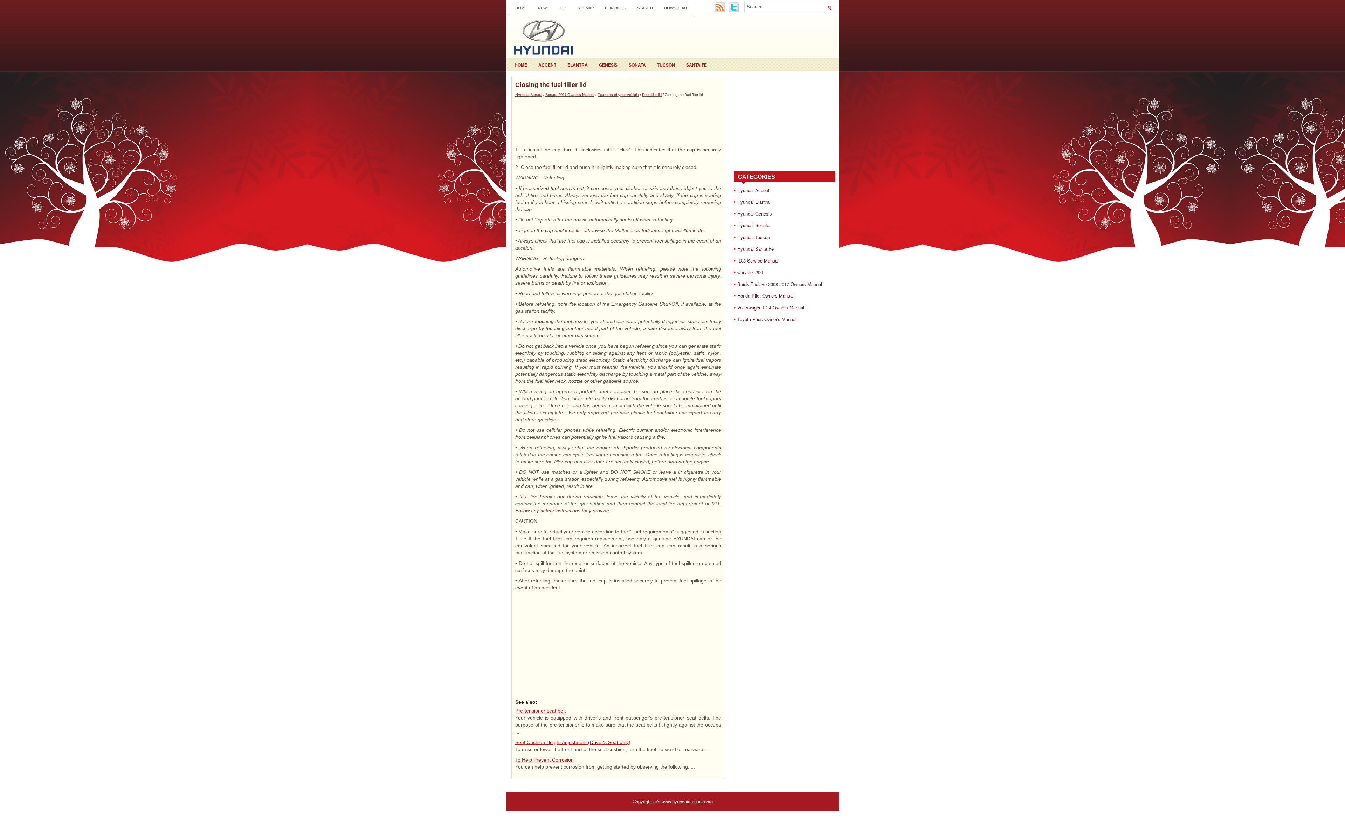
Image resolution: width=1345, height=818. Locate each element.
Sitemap (585, 8)
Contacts (615, 8)
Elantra (577, 65)
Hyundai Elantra (753, 201)
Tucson (666, 65)
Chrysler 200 (750, 272)
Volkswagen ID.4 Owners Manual (770, 307)
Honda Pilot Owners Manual (765, 295)
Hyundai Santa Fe (755, 248)
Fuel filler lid (652, 95)
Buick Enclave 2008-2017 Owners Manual (779, 284)
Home (521, 8)
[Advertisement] (618, 122)
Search (645, 8)
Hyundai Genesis (754, 213)
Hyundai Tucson (753, 237)
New (542, 8)
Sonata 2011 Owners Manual (569, 95)
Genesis (608, 65)
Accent (547, 65)
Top (562, 8)
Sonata (637, 65)
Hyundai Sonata (528, 95)
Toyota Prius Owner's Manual (766, 319)
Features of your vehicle (618, 95)
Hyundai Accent (753, 190)
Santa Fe (696, 65)
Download (675, 8)
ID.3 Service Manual (758, 260)
